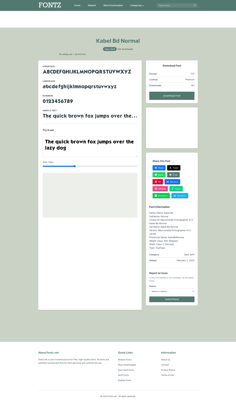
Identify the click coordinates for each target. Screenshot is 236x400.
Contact (165, 365)
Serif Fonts (123, 375)
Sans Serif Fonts (126, 370)
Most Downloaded (113, 5)
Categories (136, 5)
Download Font (171, 95)
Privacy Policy (168, 370)
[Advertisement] (118, 19)
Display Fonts (124, 380)
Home (77, 5)
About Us (165, 359)
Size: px (48, 162)
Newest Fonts (125, 359)
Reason (152, 286)
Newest (92, 5)
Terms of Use (167, 375)
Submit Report (172, 299)
